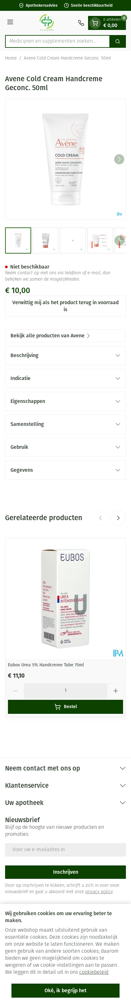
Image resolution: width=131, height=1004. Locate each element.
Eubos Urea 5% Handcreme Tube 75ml (46, 665)
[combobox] (57, 41)
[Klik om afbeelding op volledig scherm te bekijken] (65, 159)
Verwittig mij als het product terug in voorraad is (65, 305)
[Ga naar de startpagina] (46, 22)
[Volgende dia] (118, 518)
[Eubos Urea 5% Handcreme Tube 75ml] (65, 599)
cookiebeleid (93, 972)
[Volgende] (119, 159)
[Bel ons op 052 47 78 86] (81, 23)
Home (11, 58)
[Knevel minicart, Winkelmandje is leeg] (95, 23)
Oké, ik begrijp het (65, 990)
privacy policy (99, 892)
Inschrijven (65, 872)
